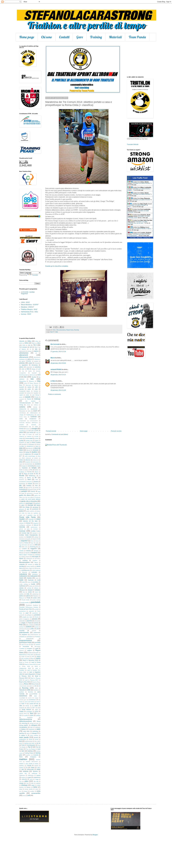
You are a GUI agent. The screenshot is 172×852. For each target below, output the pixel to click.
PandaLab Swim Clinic (25, 609)
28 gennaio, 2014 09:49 (58, 363)
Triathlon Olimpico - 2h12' (29, 309)
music (21, 578)
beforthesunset (23, 375)
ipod (28, 529)
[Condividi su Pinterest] (63, 327)
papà (27, 613)
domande (35, 450)
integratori (35, 523)
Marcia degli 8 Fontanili (26, 554)
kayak (34, 539)
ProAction (37, 636)
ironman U (35, 533)
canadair (21, 393)
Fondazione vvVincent (25, 481)
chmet (28, 405)
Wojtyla (28, 787)
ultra (22, 769)
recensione (26, 646)
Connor (21, 428)
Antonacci (37, 363)
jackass (36, 537)
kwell (20, 542)
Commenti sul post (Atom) (59, 434)
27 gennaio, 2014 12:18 (58, 351)
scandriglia (22, 698)
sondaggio (29, 711)
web (32, 783)
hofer (23, 513)
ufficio (38, 767)
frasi (36, 485)
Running (76, 330)
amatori (36, 361)
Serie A (38, 701)
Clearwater (22, 411)
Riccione (38, 654)
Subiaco (23, 729)
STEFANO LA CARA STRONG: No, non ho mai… (137, 222)
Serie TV (23, 703)
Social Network (26, 709)
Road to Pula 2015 (24, 682)
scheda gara (22, 699)
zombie (32, 791)
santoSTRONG (33, 694)
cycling (21, 440)
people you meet (27, 617)
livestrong (33, 546)
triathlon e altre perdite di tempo (28, 763)
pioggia (23, 622)
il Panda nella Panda (29, 516)
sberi (35, 696)
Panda (28, 597)
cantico (29, 393)
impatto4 (22, 519)
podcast (21, 626)
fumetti (36, 487)
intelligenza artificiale (25, 525)
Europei (23, 466)
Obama (37, 586)
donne (21, 452)
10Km (29, 341)
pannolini (31, 611)
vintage (21, 783)
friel (27, 487)
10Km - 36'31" (25, 302)
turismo (21, 767)
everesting (31, 466)
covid (36, 434)
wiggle (33, 785)
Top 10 (30, 747)
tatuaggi (34, 733)
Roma (26, 684)
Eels (39, 456)
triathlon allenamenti (32, 761)
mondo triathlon (30, 566)
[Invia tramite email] (54, 327)
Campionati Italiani (24, 391)
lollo (39, 546)
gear (39, 491)
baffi (39, 369)
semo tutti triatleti (29, 701)
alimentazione (23, 353)
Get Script (133, 237)
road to (38, 658)
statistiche (30, 717)
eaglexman (28, 454)
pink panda (37, 620)
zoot (24, 795)
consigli (34, 428)
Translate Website (132, 144)
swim (38, 729)
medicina (24, 560)
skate (28, 707)
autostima (37, 367)
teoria (36, 739)
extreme (38, 466)
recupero (29, 648)
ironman (22, 531)
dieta (20, 448)
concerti (21, 424)
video (26, 781)
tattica (28, 733)
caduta (29, 387)
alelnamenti (22, 351)
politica (32, 628)
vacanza (25, 771)
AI (30, 349)
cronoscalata (29, 438)
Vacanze (35, 771)
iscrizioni (21, 537)
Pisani (29, 622)
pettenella (22, 620)
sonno (36, 711)
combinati (33, 417)
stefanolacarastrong (25, 719)
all (36, 353)
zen (20, 791)
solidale (21, 711)
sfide (20, 705)
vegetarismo (36, 777)
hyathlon (35, 513)
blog (38, 381)
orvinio (30, 592)
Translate (35, 275)
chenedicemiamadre (25, 403)
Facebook (25, 468)
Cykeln (36, 440)
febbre (36, 469)
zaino (36, 789)
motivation (34, 572)
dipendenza (29, 448)
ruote (36, 688)
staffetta (38, 715)
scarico (30, 698)
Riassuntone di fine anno (26, 654)
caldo (36, 389)
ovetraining (35, 594)
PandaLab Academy (32, 605)
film (37, 473)
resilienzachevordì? (33, 652)
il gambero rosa (31, 515)
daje (28, 442)
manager (36, 550)
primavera (22, 636)
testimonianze (29, 741)
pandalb (36, 609)
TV (26, 767)
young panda (28, 789)
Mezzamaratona (61, 330)
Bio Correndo (55, 344)
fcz (31, 469)
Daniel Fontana (36, 442)
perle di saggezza (24, 619)
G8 (39, 489)
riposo (38, 656)
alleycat (29, 359)
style (31, 727)
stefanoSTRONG (56, 369)
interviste (22, 527)
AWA (23, 369)
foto (20, 485)
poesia (36, 626)
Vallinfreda (30, 775)
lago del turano (23, 544)
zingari (25, 791)
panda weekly (25, 602)
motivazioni (33, 576)
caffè (36, 387)
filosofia (21, 475)
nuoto (33, 584)
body (25, 383)
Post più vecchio (116, 431)
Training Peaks (28, 753)
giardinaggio (29, 503)
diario (36, 446)
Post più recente (51, 431)
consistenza (22, 430)
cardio (27, 395)
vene (31, 779)
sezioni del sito (33, 703)
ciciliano (36, 405)
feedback (21, 471)
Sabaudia (22, 690)
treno (21, 757)
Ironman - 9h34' (26, 314)
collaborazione (34, 412)
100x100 (21, 341)
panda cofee (36, 597)
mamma (28, 550)
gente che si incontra (29, 501)
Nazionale (31, 580)
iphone (21, 529)
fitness (29, 477)
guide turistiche (30, 511)
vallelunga (34, 773)
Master (21, 558)
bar (23, 371)
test (20, 741)
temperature (22, 739)
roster (30, 686)
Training (96, 37)
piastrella (29, 620)
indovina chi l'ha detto (30, 521)
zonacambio (35, 793)
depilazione (30, 446)
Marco (53, 358)
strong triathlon (23, 725)
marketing (37, 554)
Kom (32, 541)
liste (20, 546)
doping (27, 452)
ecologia (36, 454)
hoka (29, 513)
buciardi (21, 387)
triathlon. (21, 765)
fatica (26, 469)
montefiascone (25, 570)
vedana (23, 777)
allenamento (23, 357)
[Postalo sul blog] (56, 327)
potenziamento (24, 632)
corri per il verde (33, 430)
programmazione (25, 640)
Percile (36, 617)
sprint (31, 715)
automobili (29, 367)
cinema (35, 407)
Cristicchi (21, 436)
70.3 (35, 345)
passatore (35, 613)
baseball (34, 373)
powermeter (37, 632)
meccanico (37, 558)
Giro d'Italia (25, 507)
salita (28, 690)
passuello (21, 615)
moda (36, 564)
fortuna (30, 483)
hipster (38, 511)
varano (38, 775)
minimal (30, 564)
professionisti (29, 638)
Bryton (36, 385)
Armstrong (35, 365)
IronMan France (35, 531)
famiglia (34, 468)
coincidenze (22, 412)
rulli (35, 686)
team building (34, 735)
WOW (35, 787)
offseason (22, 590)
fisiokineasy (32, 475)
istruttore (28, 537)
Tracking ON (146, 237)
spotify (26, 715)
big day (34, 377)
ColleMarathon (30, 414)
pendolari (37, 615)
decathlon (24, 444)
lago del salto (34, 542)
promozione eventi (25, 642)
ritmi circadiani (25, 658)
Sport (31, 713)
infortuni (28, 523)
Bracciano (28, 385)
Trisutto (29, 765)
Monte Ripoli (28, 568)
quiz (23, 644)
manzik (27, 552)
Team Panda (137, 37)
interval (36, 525)
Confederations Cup (25, 426)
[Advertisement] (83, 412)
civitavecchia (22, 409)
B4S (28, 369)
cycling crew (29, 440)
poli (27, 628)
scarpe (36, 698)
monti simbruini (36, 570)
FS (31, 487)
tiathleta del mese (29, 743)
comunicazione (34, 420)
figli (20, 473)
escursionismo (28, 464)
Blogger (95, 835)
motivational (23, 574)
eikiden (36, 458)
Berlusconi (32, 375)
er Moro (53, 381)
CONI (36, 426)
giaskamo (37, 503)
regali (36, 648)
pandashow (22, 611)
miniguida (22, 564)
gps (28, 509)
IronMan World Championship (28, 535)
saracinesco (23, 696)
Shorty (27, 705)
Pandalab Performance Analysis (28, 607)
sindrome (21, 707)
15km (36, 341)
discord (28, 450)
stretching (24, 723)
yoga (20, 789)
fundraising (22, 489)
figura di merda (28, 473)
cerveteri (21, 399)
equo (20, 464)
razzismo (38, 644)
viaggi (36, 779)
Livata (25, 546)
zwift (28, 795)
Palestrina (35, 595)
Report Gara (69, 330)
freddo (21, 487)
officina (36, 588)
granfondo (35, 509)
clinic (29, 411)
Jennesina (22, 539)
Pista (20, 625)
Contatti (64, 37)
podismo (28, 627)
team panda (24, 737)
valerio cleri (23, 773)
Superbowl (31, 729)
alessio (30, 351)
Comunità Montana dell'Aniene (28, 422)
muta (37, 578)
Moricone (24, 572)
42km (38, 343)
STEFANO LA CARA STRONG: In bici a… (140, 228)
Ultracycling (30, 769)
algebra (36, 351)
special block (23, 713)
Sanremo (30, 692)
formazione (22, 483)
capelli (21, 395)
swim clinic (26, 731)
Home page (26, 37)
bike (32, 379)
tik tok (38, 743)
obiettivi (21, 588)
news (28, 582)
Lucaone (24, 548)
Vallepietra (22, 775)
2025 (20, 343)
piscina (36, 622)
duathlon (34, 452)
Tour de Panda (30, 749)
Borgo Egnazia (34, 383)
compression (22, 420)
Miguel (36, 562)
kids (39, 539)
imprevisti (31, 519)
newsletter (35, 582)
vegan (29, 777)
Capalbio (35, 393)
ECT (20, 456)
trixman (36, 765)
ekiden (21, 460)
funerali (30, 489)
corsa (21, 432)
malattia (21, 550)
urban (38, 769)
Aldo (36, 349)
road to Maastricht (30, 674)
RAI (32, 644)
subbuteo (37, 727)
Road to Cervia (23, 662)
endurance (35, 462)
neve (23, 582)
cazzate (28, 397)
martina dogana (25, 556)
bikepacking (22, 381)
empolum (28, 462)
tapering (21, 733)
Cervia (29, 399)
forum (36, 483)
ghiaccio (21, 503)
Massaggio (35, 556)
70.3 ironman (23, 347)
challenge (37, 399)
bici (25, 377)
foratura (36, 481)
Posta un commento (54, 394)
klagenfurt (24, 541)
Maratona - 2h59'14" (27, 307)
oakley (30, 586)
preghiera (24, 634)
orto (24, 592)
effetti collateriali (26, 458)
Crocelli (36, 436)
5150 (23, 345)
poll (37, 628)
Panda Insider (26, 599)
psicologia (37, 642)
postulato (21, 630)
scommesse (32, 699)
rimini (33, 656)
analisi (30, 363)
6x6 (29, 345)
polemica (21, 628)
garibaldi (24, 491)
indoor (38, 519)
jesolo (28, 539)
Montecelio (37, 568)
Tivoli (22, 745)
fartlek (21, 469)
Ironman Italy (25, 533)
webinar (38, 783)
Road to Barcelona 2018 (30, 660)
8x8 (31, 347)
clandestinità (34, 409)
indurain (21, 523)
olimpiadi (30, 590)
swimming (35, 731)
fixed (29, 479)
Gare (79, 37)
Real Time (139, 237)
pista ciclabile (29, 624)
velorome (24, 779)
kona (37, 541)
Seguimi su (26, 230)
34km (33, 343)
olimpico (37, 590)
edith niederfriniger (30, 456)
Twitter (33, 767)
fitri (36, 477)
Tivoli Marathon (31, 745)
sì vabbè (35, 705)
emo (20, 462)
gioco (22, 505)
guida (21, 511)
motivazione (23, 576)
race (27, 644)
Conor (27, 428)
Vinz (27, 783)
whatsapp (24, 785)
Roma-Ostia (34, 684)
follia (36, 479)
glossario (21, 509)
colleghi (21, 414)
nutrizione (22, 586)
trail (23, 751)
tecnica (36, 737)
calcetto (21, 389)
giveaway (35, 507)
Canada (36, 391)
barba (30, 371)
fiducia (36, 471)
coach (35, 411)
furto (35, 489)
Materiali (115, 37)
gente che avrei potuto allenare (30, 499)
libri (36, 545)
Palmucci (21, 597)
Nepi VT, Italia (54, 332)
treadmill (35, 755)
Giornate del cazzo (34, 505)
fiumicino (21, 479)
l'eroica (26, 542)
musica (29, 578)
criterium (29, 436)
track (38, 749)
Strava (38, 721)
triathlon (23, 759)
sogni (36, 709)
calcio (29, 389)
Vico (20, 781)
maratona (34, 552)
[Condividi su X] (58, 327)
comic (21, 418)
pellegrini (29, 615)
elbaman (27, 460)
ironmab (35, 529)
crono (21, 438)
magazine (33, 548)
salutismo (36, 690)
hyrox (20, 515)
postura (34, 630)
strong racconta (34, 723)
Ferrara (29, 471)
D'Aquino (21, 442)
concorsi (33, 424)
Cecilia (36, 397)
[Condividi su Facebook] (61, 327)
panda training (36, 599)
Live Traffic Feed (140, 178)
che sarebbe (30, 401)
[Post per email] (50, 327)
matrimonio (29, 558)
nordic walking (23, 584)
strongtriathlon (23, 727)
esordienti (37, 464)
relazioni (21, 650)
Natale (21, 580)
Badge (33, 369)
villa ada (36, 781)
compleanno (32, 418)
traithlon (28, 755)
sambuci (21, 692)
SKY (33, 707)
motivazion (35, 574)
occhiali (29, 588)
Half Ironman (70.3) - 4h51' (29, 312)
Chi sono (46, 37)
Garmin (33, 491)
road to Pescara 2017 (31, 680)
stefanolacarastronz (25, 721)
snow (39, 707)
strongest (34, 725)
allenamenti (23, 355)
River (32, 658)
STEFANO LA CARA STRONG (141, 183)
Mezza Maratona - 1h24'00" (29, 304)
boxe (20, 385)
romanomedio (23, 686)
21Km (54, 330)
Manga (21, 552)
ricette (23, 656)
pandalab (35, 602)
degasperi (31, 444)
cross (36, 438)
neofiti (38, 580)
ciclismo (22, 407)
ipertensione (34, 527)
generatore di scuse (32, 493)
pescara (34, 619)
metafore (35, 560)
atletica (21, 367)
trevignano (33, 757)
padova (21, 595)
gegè (22, 493)
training (30, 751)
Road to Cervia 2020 (30, 664)
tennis (30, 739)
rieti (28, 656)
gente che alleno (25, 495)
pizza (36, 624)
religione (29, 650)
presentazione (34, 634)
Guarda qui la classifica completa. (56, 266)
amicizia (22, 363)
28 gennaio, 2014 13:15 (58, 375)
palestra (28, 595)
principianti (30, 636)
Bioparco (31, 381)
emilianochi (36, 460)
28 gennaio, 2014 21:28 (58, 390)
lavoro (31, 544)
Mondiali (21, 566)
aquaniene (25, 365)
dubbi (20, 454)
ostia (27, 594)
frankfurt (28, 485)
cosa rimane (29, 432)
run (39, 686)
